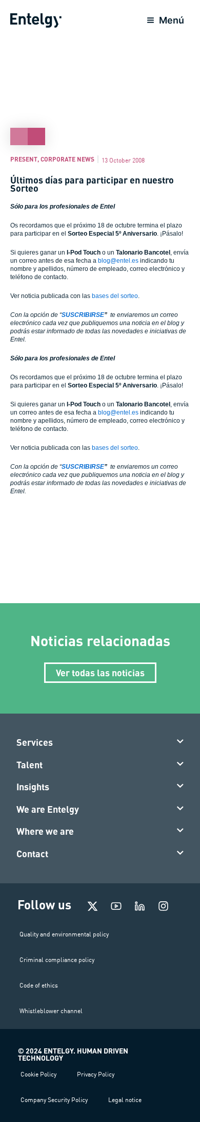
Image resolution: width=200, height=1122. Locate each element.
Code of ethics (38, 985)
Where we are (45, 831)
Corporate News (67, 159)
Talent (29, 764)
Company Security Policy (54, 1100)
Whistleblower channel (51, 1011)
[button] (100, 742)
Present (23, 159)
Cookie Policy (38, 1074)
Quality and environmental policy (64, 934)
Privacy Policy (95, 1074)
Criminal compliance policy (56, 960)
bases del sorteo (115, 296)
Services (34, 742)
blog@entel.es (118, 260)
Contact (32, 853)
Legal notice (125, 1100)
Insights (32, 786)
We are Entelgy (47, 809)
